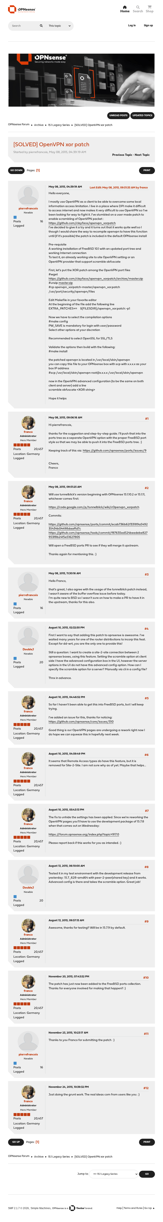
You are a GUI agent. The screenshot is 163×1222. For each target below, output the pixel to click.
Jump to (82, 1174)
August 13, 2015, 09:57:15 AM (66, 920)
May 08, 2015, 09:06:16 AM (65, 417)
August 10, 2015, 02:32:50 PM (66, 627)
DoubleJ (28, 649)
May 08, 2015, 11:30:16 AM (65, 573)
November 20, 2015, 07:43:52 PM (69, 976)
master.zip (66, 283)
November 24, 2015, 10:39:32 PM (69, 1087)
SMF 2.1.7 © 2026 (18, 1208)
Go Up (16, 1142)
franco (28, 432)
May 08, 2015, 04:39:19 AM (65, 186)
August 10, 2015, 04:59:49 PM (67, 753)
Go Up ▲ (149, 1208)
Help (119, 1208)
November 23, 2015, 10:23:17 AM (68, 1032)
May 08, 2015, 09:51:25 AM (65, 487)
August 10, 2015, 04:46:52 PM (67, 697)
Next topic (142, 155)
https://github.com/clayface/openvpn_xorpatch (82, 223)
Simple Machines (41, 1208)
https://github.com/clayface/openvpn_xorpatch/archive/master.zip (96, 278)
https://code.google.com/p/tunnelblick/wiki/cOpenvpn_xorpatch (94, 507)
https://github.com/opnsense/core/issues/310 (81, 721)
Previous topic (122, 155)
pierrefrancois (28, 208)
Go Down (16, 170)
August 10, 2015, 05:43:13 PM (66, 809)
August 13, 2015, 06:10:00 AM (67, 866)
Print (146, 170)
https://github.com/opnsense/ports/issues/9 (114, 450)
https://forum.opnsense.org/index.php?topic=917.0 (84, 834)
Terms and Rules (133, 1208)
